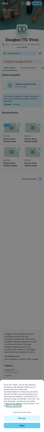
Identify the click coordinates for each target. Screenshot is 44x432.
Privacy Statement (14, 406)
